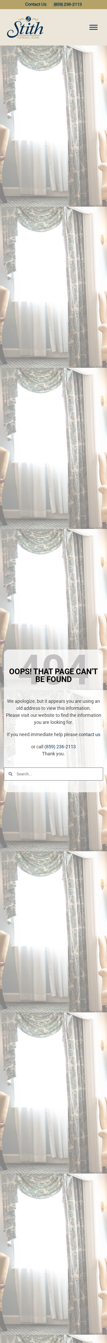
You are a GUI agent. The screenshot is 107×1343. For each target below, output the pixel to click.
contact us (89, 734)
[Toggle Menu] (93, 27)
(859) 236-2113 (60, 746)
